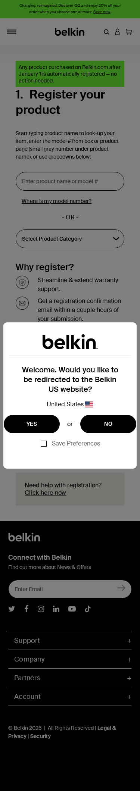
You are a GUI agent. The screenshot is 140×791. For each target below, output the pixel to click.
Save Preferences (76, 443)
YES (32, 423)
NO (108, 423)
